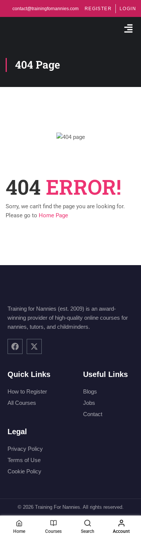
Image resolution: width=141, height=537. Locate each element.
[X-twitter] (34, 346)
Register (98, 8)
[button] (128, 29)
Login (128, 8)
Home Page (53, 215)
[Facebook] (15, 346)
